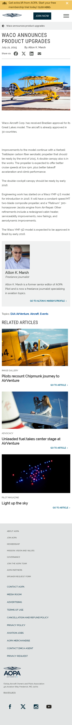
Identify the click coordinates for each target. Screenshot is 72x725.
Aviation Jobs (15, 633)
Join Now (42, 15)
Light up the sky (15, 503)
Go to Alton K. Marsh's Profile (47, 301)
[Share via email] (39, 53)
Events (44, 313)
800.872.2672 (9, 693)
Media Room (14, 594)
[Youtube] (48, 707)
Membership (13, 544)
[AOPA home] (12, 16)
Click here (44, 7)
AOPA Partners (14, 570)
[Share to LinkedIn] (31, 53)
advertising (14, 602)
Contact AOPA (15, 586)
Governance (13, 557)
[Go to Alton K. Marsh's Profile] (17, 268)
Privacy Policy (16, 625)
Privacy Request (17, 656)
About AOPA (13, 531)
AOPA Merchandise (18, 640)
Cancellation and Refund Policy (28, 617)
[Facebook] (9, 707)
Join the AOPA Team (17, 563)
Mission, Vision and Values (20, 551)
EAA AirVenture (19, 313)
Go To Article (58, 385)
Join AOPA (12, 538)
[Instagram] (36, 707)
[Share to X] (23, 53)
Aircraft (34, 313)
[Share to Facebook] (16, 53)
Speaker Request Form (19, 576)
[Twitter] (22, 707)
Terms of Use (15, 609)
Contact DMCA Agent (20, 648)
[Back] (4, 25)
